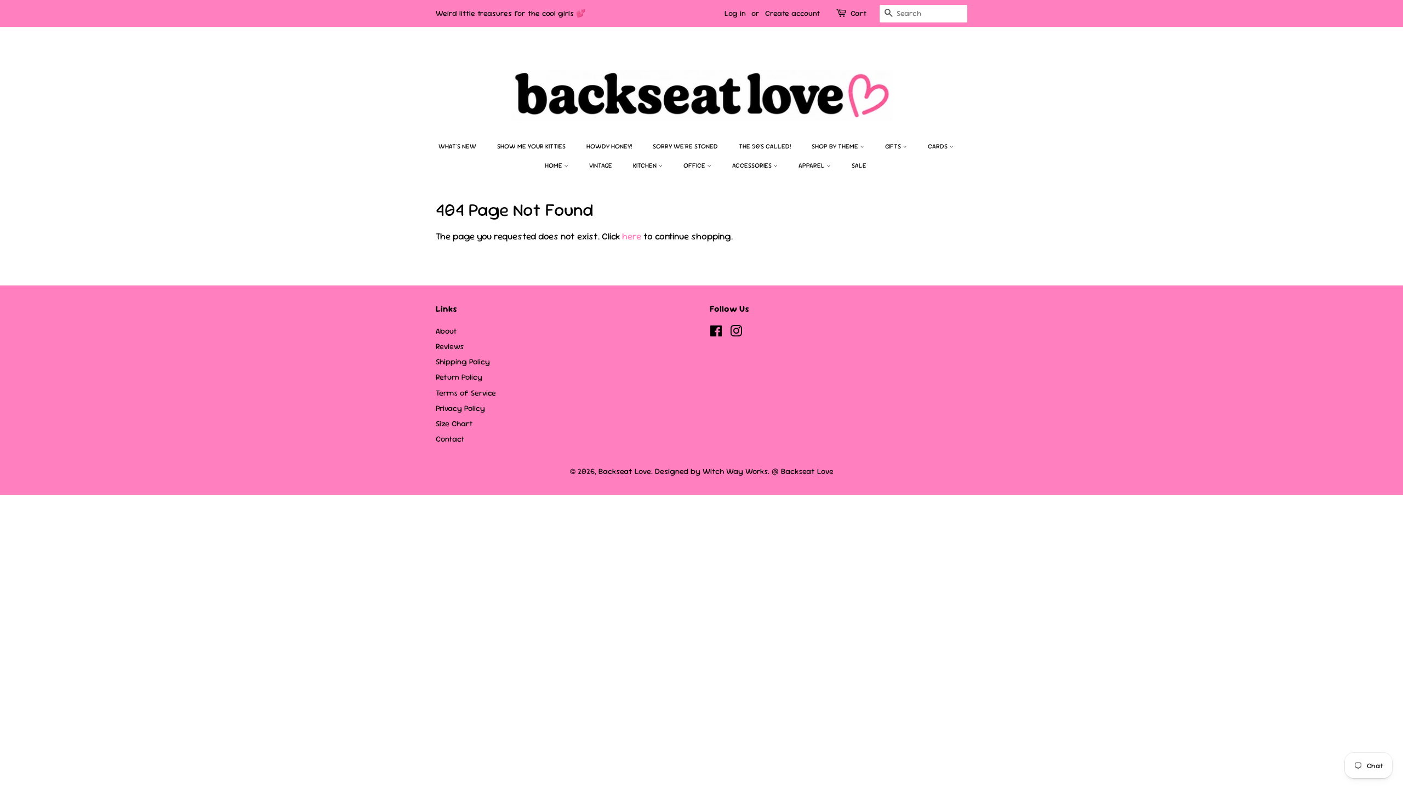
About (446, 331)
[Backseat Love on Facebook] (716, 333)
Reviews (450, 346)
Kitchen (645, 165)
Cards (938, 146)
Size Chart (454, 423)
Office (695, 165)
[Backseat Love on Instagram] (736, 333)
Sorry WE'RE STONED (685, 146)
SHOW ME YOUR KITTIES (531, 146)
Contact (450, 439)
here (631, 236)
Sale (859, 165)
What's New (457, 146)
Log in (735, 13)
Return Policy (459, 377)
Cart (858, 13)
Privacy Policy (460, 408)
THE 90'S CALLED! (765, 146)
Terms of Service (466, 393)
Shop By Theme (836, 146)
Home (554, 165)
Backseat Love (624, 471)
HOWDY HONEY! (609, 146)
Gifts (894, 146)
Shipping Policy (463, 362)
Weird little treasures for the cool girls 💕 (510, 13)
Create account (792, 13)
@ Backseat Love (803, 471)
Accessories (752, 165)
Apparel (812, 165)
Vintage (600, 165)
